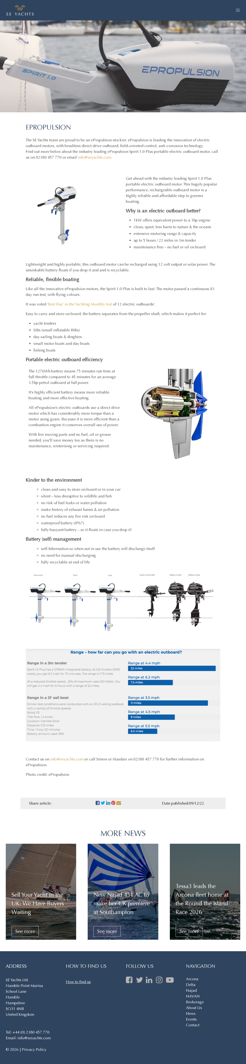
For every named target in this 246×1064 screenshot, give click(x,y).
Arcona (192, 979)
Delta (191, 984)
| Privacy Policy (32, 1049)
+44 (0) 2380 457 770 (30, 1032)
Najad (191, 990)
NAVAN (193, 996)
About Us (194, 1007)
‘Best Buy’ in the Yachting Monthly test (79, 304)
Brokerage (195, 1002)
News (191, 1013)
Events (191, 1019)
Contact (192, 1025)
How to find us (78, 982)
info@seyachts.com (94, 157)
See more (25, 931)
